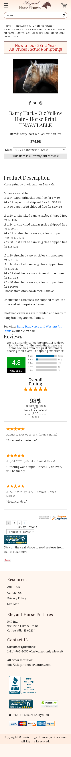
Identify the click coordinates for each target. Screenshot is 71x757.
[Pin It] (40, 103)
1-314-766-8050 (18, 651)
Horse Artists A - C (24, 25)
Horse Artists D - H (18, 29)
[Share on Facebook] (30, 103)
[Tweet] (35, 103)
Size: (8, 150)
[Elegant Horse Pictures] (35, 5)
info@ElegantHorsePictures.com (29, 664)
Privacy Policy (16, 598)
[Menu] (8, 5)
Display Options (26, 527)
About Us (13, 587)
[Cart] (64, 5)
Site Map (13, 604)
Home (7, 25)
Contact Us (14, 592)
